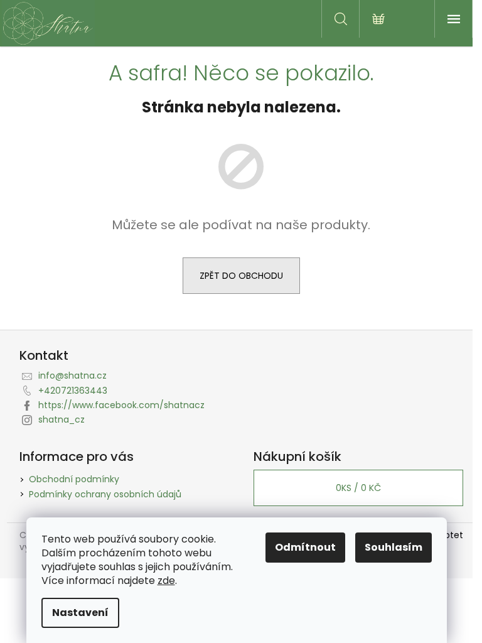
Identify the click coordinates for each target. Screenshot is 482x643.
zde (166, 580)
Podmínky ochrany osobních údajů (105, 494)
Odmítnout (305, 547)
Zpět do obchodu (241, 275)
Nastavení (80, 612)
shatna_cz (61, 419)
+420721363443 (72, 390)
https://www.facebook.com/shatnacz (121, 405)
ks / (358, 488)
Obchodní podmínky (74, 479)
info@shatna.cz (72, 375)
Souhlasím (393, 547)
